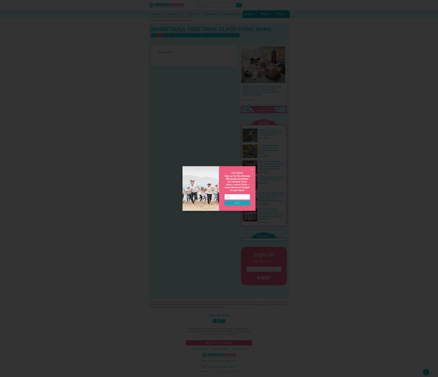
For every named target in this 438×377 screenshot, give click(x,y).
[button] (252, 169)
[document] (219, 188)
